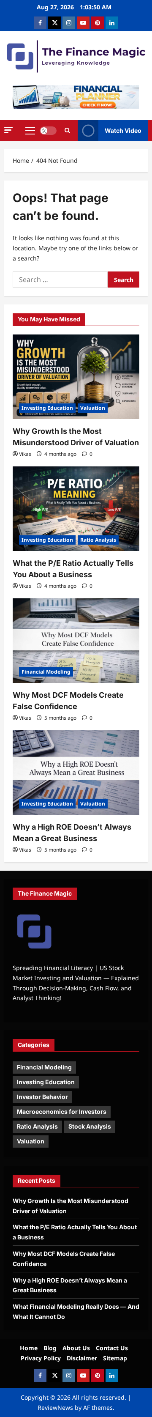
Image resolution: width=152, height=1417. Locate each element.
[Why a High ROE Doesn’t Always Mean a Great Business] (76, 772)
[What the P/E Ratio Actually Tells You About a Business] (76, 508)
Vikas (25, 454)
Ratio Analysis (98, 539)
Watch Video (123, 130)
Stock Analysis (89, 1126)
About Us (76, 1348)
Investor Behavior (42, 1096)
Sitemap (115, 1358)
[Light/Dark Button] (48, 130)
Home (29, 1348)
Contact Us (112, 1348)
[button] (8, 130)
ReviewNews (55, 1407)
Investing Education (47, 407)
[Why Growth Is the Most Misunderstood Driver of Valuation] (76, 376)
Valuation (92, 407)
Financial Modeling (46, 671)
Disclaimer (82, 1358)
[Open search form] (67, 131)
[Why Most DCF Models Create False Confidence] (76, 640)
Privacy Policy (41, 1358)
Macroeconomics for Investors (61, 1111)
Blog (50, 1348)
